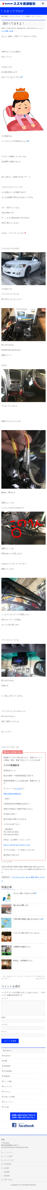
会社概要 (7, 1172)
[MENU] (42, 3)
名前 (3, 1017)
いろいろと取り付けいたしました (26, 933)
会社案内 (7, 1168)
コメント (4, 998)
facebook (7, 1056)
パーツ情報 (4, 31)
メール (4, 1024)
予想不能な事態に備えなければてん (27, 919)
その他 (11, 31)
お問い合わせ (8, 1180)
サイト (4, 1032)
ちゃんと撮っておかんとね (23, 893)
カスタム (7, 1092)
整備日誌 (7, 1076)
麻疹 (32, 877)
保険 (5, 1061)
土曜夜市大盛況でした (22, 947)
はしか (28, 877)
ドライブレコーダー (18, 877)
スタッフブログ (9, 1160)
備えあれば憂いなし (21, 905)
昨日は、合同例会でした (23, 961)
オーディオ (8, 1086)
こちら (18, 788)
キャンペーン (8, 1102)
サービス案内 (8, 1156)
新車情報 (7, 1066)
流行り (37, 877)
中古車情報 (8, 1071)
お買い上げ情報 (9, 1097)
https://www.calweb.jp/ (12, 794)
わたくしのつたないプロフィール (17, 845)
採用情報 (7, 1176)
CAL (20, 1185)
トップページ (8, 1152)
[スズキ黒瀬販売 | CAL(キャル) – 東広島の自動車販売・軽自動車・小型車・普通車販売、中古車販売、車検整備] (19, 4)
